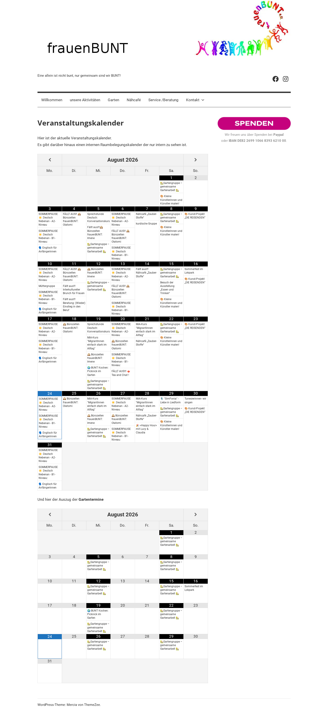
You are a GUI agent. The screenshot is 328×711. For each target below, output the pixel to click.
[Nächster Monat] (196, 160)
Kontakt (192, 100)
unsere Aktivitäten (85, 100)
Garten (113, 100)
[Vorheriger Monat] (50, 160)
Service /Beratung (163, 100)
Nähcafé (134, 100)
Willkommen (51, 100)
